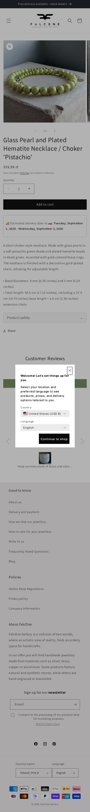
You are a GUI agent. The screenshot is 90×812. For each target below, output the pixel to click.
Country (26, 407)
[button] (69, 371)
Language (27, 421)
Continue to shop (54, 439)
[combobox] (42, 413)
